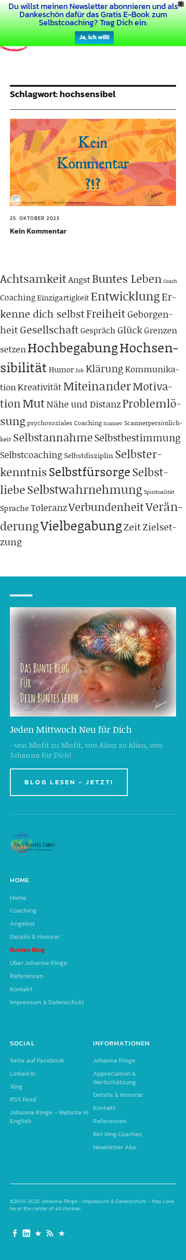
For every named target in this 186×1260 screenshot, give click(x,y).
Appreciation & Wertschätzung (114, 1078)
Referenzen (26, 976)
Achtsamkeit (33, 278)
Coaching (17, 297)
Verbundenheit (106, 506)
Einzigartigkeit (63, 297)
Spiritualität (159, 492)
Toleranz (49, 507)
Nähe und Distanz (83, 404)
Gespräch (98, 330)
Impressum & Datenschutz (47, 1002)
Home (18, 898)
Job (79, 370)
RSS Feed (23, 1099)
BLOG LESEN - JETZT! (68, 782)
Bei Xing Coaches (117, 1134)
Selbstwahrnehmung (84, 489)
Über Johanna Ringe (38, 963)
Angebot (22, 923)
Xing (16, 1086)
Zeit (132, 527)
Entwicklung (125, 296)
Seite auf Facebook (37, 1060)
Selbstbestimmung (137, 438)
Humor (61, 369)
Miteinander (97, 386)
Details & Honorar (35, 936)
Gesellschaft (49, 329)
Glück (129, 330)
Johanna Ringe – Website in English (49, 1117)
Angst (79, 279)
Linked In (22, 1073)
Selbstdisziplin (88, 455)
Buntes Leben (127, 278)
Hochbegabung (73, 347)
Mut (34, 403)
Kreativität (39, 386)
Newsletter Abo (114, 1147)
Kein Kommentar (38, 230)
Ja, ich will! (94, 37)
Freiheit (106, 313)
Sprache (14, 507)
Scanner (112, 423)
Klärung (104, 368)
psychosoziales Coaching (64, 422)
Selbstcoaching (31, 454)
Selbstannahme (53, 437)
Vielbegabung (81, 525)
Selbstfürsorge (89, 471)
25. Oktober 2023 (35, 218)
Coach (170, 281)
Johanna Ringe (114, 1060)
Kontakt (21, 989)
